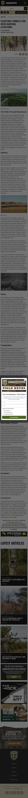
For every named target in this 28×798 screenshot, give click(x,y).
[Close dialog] (25, 380)
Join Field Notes (14, 417)
